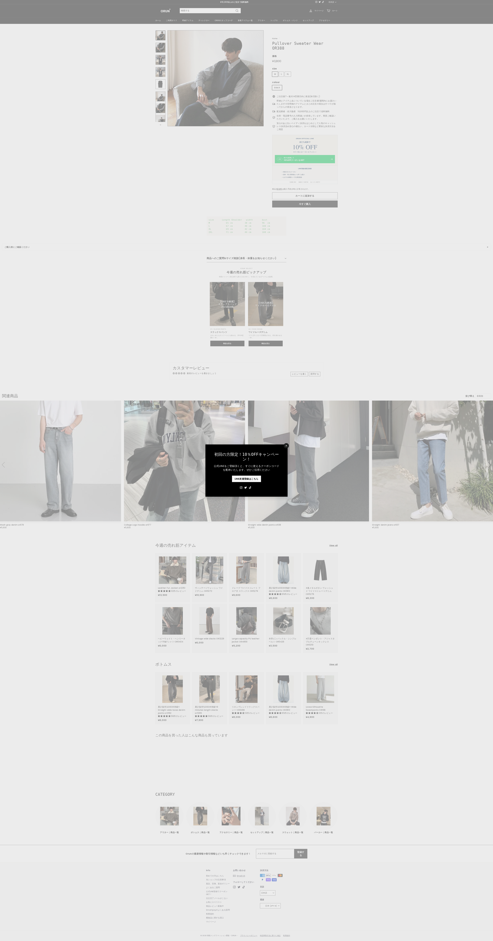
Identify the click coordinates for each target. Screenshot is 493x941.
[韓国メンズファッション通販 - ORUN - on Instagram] (241, 487)
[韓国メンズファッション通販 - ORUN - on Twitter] (245, 487)
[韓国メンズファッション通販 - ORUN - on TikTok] (250, 487)
